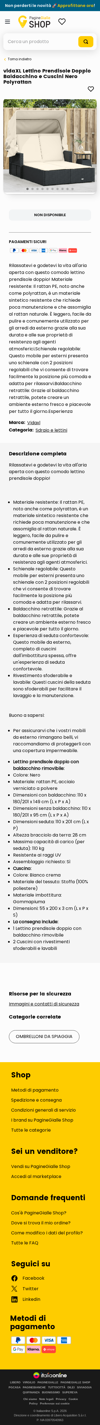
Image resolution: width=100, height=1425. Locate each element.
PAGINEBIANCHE (34, 1387)
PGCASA (15, 1387)
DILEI (71, 1387)
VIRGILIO (29, 1382)
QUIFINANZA (31, 1392)
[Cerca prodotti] (85, 41)
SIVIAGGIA (84, 1387)
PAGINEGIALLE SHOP (75, 1382)
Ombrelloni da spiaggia (44, 1036)
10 (72, 189)
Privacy (61, 1399)
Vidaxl (33, 423)
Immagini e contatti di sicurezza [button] (44, 1004)
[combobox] (50, 41)
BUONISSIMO (51, 1392)
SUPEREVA (70, 1392)
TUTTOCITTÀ (56, 1387)
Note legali (46, 1399)
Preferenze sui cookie (55, 1403)
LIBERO (15, 1382)
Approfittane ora (76, 5)
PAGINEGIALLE (48, 1382)
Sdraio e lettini (51, 430)
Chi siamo (30, 1399)
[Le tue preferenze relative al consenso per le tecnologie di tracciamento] (90, 1415)
